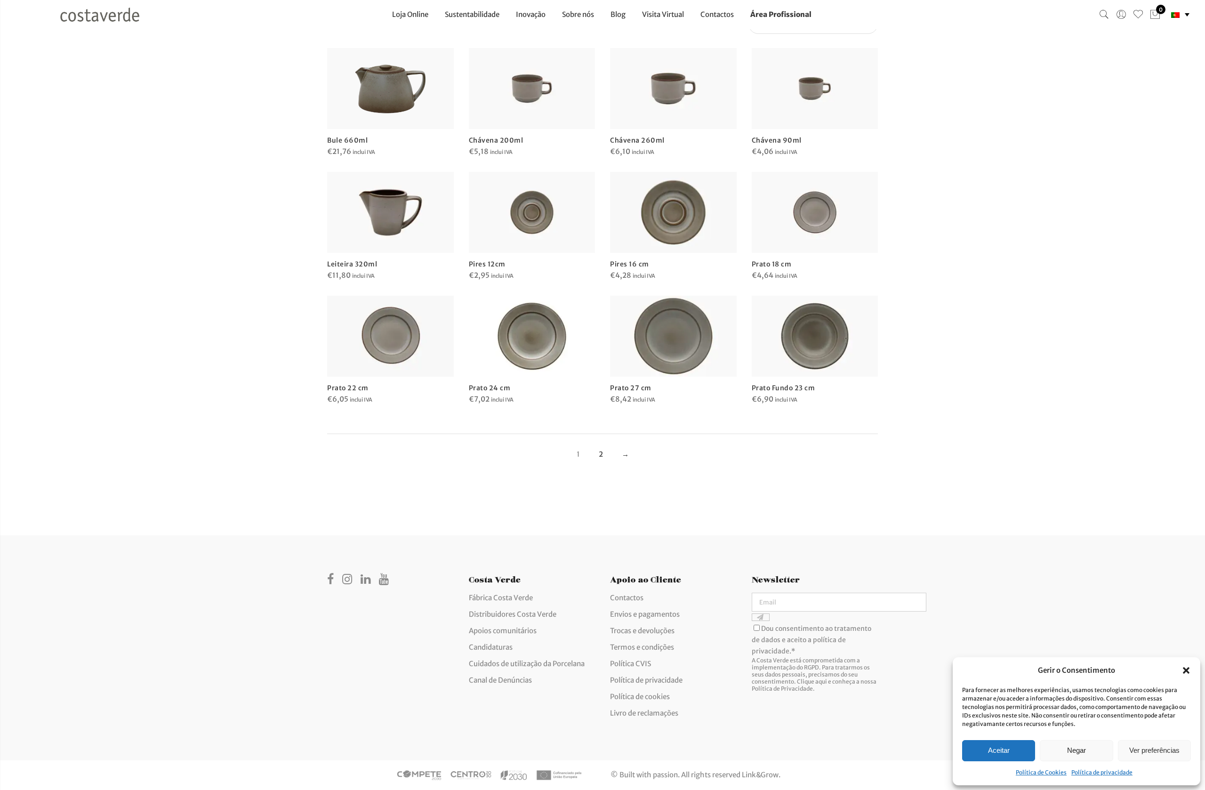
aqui (821, 681)
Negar (1076, 750)
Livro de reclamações (644, 713)
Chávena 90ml (777, 140)
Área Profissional (780, 14)
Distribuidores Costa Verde (512, 614)
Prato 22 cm (348, 388)
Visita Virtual (663, 14)
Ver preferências (1154, 750)
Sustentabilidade (472, 14)
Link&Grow (760, 774)
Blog (618, 14)
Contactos (717, 14)
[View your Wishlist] (1138, 14)
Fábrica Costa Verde (501, 597)
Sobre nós (578, 14)
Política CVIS (630, 663)
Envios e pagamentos (645, 614)
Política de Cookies (1041, 772)
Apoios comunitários (503, 630)
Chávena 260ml (637, 140)
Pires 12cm (487, 264)
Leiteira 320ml (352, 264)
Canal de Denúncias (500, 680)
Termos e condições (642, 647)
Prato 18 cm (772, 264)
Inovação (531, 14)
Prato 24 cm (490, 388)
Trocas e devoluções (642, 630)
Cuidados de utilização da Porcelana (527, 663)
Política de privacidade (1102, 772)
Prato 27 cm (630, 388)
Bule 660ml (347, 140)
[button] (1186, 670)
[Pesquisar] (1104, 14)
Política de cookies (640, 696)
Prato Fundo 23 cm (783, 388)
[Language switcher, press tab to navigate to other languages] (1180, 15)
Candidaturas (491, 647)
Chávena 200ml (496, 140)
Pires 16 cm (629, 264)
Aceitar (999, 750)
